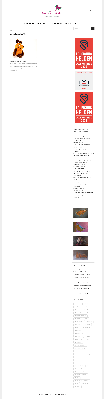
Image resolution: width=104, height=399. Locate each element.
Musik (84, 351)
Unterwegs (41, 23)
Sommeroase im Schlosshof (80, 291)
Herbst (76, 327)
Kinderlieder (78, 336)
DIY (87, 312)
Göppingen (78, 324)
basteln (77, 309)
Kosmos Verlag (78, 339)
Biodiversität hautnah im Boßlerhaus (82, 285)
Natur (76, 354)
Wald (76, 383)
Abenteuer (77, 303)
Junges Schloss (86, 327)
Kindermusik (88, 336)
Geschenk (89, 321)
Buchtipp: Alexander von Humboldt (81, 277)
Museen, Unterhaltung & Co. (16, 59)
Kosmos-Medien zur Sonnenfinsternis (82, 282)
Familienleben (29, 23)
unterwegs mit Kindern (80, 374)
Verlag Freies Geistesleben (81, 380)
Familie (86, 318)
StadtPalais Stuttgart (80, 368)
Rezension (77, 359)
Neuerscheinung (86, 354)
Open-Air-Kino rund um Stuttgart (81, 288)
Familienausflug (79, 321)
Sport (88, 365)
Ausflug (77, 306)
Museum (77, 351)
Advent (86, 303)
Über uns (40, 394)
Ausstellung (85, 306)
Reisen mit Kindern (87, 357)
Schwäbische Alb (79, 365)
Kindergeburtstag (79, 333)
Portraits (67, 23)
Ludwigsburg (78, 342)
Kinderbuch (78, 330)
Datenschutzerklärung (59, 394)
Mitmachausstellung (80, 348)
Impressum (48, 394)
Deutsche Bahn (79, 312)
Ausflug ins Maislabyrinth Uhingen (81, 274)
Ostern (76, 357)
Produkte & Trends (55, 23)
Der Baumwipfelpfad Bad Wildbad (81, 269)
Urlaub (77, 377)
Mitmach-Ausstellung (80, 345)
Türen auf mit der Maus (18, 61)
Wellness (77, 386)
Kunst (87, 339)
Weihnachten (85, 383)
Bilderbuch (85, 309)
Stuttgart (77, 371)
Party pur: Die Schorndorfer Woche (81, 293)
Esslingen (77, 318)
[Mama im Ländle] (52, 9)
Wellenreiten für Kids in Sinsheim (81, 271)
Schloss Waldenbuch (80, 362)
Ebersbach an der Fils (80, 315)
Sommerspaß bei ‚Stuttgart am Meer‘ (82, 280)
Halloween (87, 324)
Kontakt (76, 23)
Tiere (84, 371)
